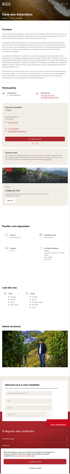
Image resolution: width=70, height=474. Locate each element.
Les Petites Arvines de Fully (50, 97)
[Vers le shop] (58, 4)
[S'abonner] (49, 414)
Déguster (4, 18)
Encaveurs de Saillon (48, 95)
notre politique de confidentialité (24, 456)
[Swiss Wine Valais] (6, 4)
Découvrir (10, 200)
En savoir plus (47, 159)
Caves (11, 18)
